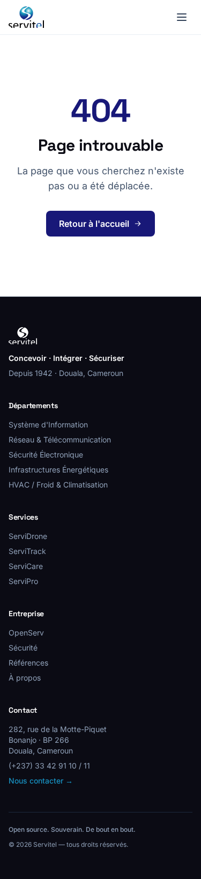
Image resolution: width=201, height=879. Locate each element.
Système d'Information (48, 424)
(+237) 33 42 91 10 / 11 (49, 765)
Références (28, 662)
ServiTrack (27, 551)
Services (23, 517)
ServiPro (23, 581)
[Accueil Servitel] (26, 17)
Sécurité (23, 647)
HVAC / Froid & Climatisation (58, 484)
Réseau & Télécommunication (60, 439)
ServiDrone (28, 536)
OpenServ (26, 632)
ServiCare (26, 566)
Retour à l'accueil (94, 223)
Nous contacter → (41, 780)
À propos (25, 677)
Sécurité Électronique (46, 454)
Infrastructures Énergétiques (58, 469)
